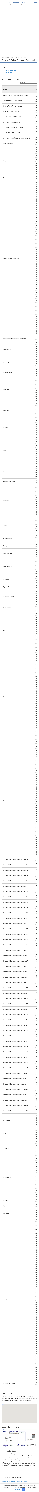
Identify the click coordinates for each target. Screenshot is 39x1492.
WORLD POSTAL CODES (17, 3)
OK (23, 1489)
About (25, 1481)
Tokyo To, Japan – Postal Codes (18, 57)
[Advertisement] (19, 33)
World (3, 57)
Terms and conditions (17, 1481)
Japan (7, 57)
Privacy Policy (6, 1481)
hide (12, 68)
